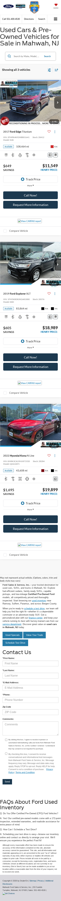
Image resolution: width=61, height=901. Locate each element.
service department (12, 624)
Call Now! (30, 195)
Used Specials (12, 635)
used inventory (39, 600)
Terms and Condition (25, 772)
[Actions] (55, 132)
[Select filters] (49, 69)
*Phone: (6, 695)
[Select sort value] (55, 70)
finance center (35, 618)
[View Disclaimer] (34, 154)
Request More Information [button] (30, 205)
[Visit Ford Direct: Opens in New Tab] (9, 893)
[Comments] (50, 155)
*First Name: (9, 658)
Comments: (8, 719)
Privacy (41, 881)
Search (47, 56)
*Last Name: (9, 670)
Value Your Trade (34, 635)
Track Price (33, 179)
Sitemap (32, 881)
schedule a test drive (34, 608)
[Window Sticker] (55, 155)
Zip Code (7, 707)
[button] (11, 19)
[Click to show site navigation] (55, 19)
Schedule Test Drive (15, 643)
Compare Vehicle (18, 230)
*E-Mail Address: (11, 682)
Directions (29, 19)
